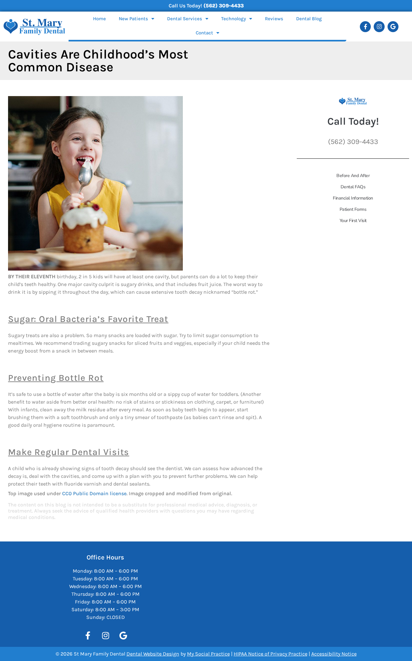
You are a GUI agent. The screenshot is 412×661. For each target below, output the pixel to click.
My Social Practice (208, 654)
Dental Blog (309, 19)
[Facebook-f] (365, 26)
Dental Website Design (152, 654)
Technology (233, 19)
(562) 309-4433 (223, 6)
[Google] (393, 26)
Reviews (274, 19)
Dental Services (184, 19)
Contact (204, 33)
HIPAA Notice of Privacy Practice (270, 654)
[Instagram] (379, 26)
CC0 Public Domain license (94, 493)
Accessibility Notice (334, 654)
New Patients (133, 19)
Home (99, 19)
